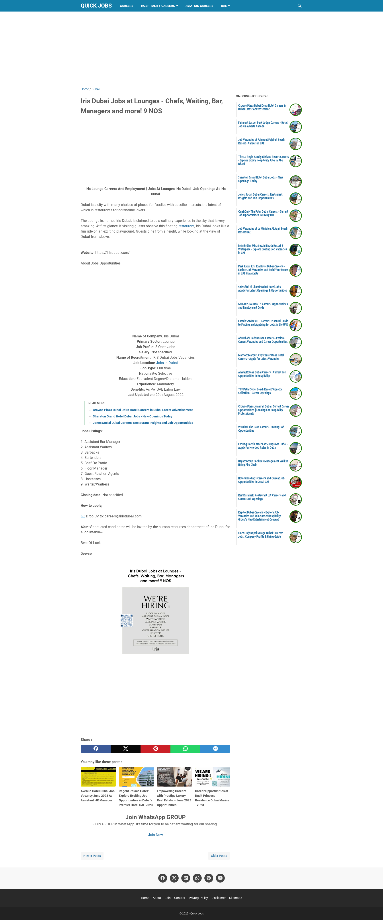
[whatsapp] (185, 749)
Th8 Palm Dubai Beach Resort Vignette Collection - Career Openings (260, 391)
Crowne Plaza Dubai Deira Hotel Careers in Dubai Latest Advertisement (143, 410)
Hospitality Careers (158, 6)
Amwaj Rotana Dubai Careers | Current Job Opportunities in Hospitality (262, 374)
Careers (126, 6)
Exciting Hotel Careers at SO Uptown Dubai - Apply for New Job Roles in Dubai (263, 445)
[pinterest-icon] (208, 878)
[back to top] (374, 910)
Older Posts (219, 855)
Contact (179, 898)
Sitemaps (235, 898)
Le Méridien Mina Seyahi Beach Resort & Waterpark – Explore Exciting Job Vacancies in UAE (262, 249)
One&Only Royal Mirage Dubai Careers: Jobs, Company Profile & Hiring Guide (260, 534)
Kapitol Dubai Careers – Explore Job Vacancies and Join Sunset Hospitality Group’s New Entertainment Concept (259, 516)
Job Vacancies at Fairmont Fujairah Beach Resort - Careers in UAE (261, 141)
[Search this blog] (299, 5)
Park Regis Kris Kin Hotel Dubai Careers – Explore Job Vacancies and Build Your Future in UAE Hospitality (263, 269)
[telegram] (215, 749)
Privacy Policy (198, 898)
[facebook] (96, 749)
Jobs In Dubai (167, 363)
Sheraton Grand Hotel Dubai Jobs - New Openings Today (132, 416)
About (157, 898)
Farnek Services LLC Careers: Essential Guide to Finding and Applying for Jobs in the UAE (263, 322)
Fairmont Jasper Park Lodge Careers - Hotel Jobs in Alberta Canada (262, 124)
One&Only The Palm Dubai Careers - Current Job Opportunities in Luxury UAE (263, 213)
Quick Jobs (96, 5)
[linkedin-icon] (185, 878)
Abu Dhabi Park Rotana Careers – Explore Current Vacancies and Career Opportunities (263, 339)
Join (168, 898)
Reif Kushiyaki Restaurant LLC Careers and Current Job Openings (262, 497)
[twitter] (126, 749)
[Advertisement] (191, 49)
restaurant (186, 226)
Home (145, 898)
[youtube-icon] (220, 878)
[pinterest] (155, 749)
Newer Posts (92, 855)
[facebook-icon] (162, 878)
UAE (224, 6)
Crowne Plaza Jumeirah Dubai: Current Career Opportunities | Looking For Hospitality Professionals (263, 410)
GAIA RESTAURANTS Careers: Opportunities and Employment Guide (263, 305)
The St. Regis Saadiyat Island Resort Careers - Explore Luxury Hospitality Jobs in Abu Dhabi (263, 160)
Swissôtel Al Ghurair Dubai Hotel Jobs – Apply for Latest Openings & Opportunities (262, 288)
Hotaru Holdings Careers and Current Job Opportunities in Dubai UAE (261, 479)
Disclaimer (218, 898)
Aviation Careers (199, 6)
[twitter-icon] (174, 878)
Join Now (155, 835)
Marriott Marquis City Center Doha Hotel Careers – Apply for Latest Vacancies (261, 356)
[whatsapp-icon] (197, 878)
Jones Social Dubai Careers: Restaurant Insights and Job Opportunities (143, 423)
